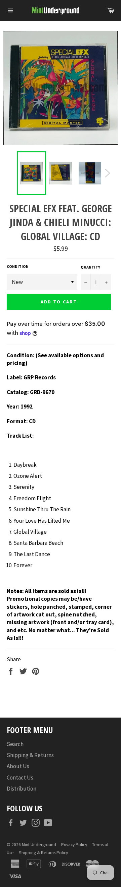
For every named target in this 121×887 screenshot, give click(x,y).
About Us (18, 766)
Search (15, 744)
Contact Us (20, 777)
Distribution (21, 788)
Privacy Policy (74, 844)
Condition (18, 266)
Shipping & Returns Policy (43, 853)
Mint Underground (39, 844)
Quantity (90, 267)
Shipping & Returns (30, 755)
